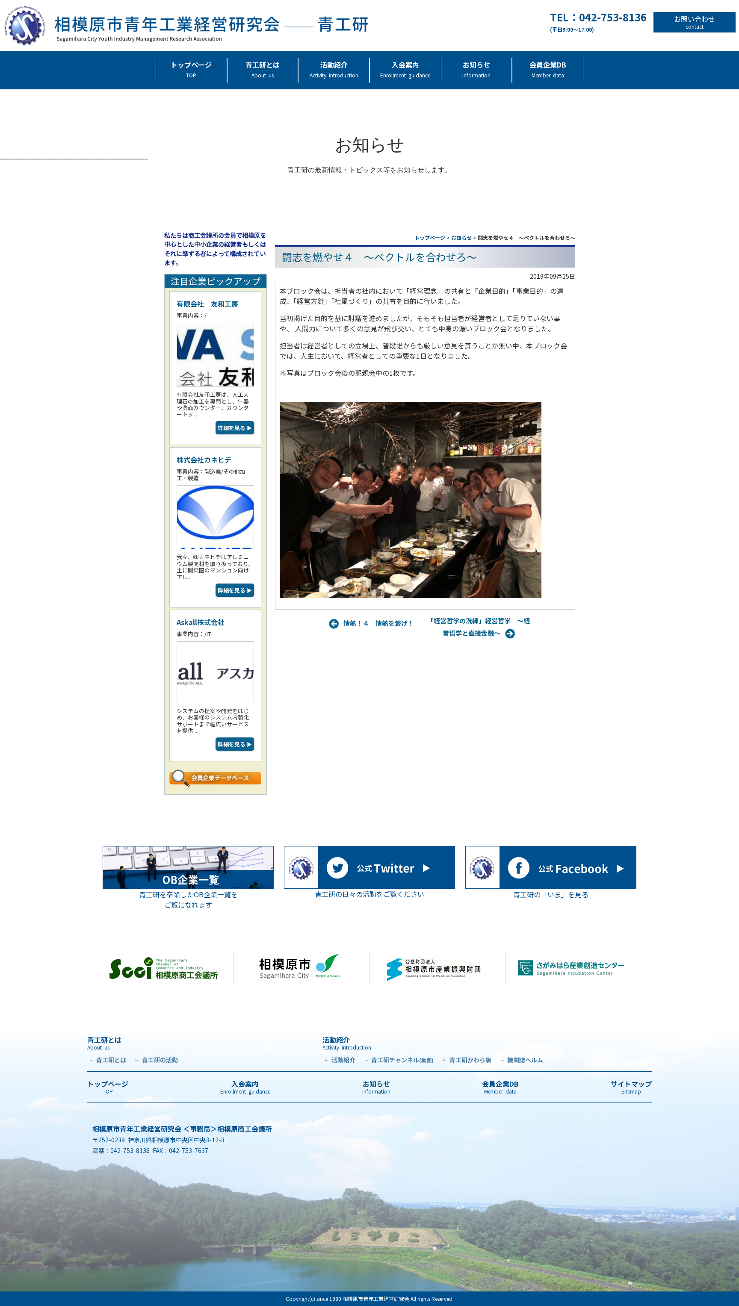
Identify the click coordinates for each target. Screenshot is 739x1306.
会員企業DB (547, 69)
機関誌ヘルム (520, 1060)
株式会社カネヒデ (204, 459)
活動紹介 (334, 69)
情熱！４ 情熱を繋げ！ (378, 623)
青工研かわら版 (465, 1060)
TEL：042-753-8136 (598, 22)
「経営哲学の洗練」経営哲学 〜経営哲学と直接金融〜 (478, 626)
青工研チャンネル (398, 1060)
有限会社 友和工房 (207, 303)
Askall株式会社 (201, 622)
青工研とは (262, 69)
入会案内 (405, 69)
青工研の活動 (155, 1060)
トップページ (191, 69)
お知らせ (476, 69)
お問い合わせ (694, 22)
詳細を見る (235, 428)
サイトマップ (631, 1087)
